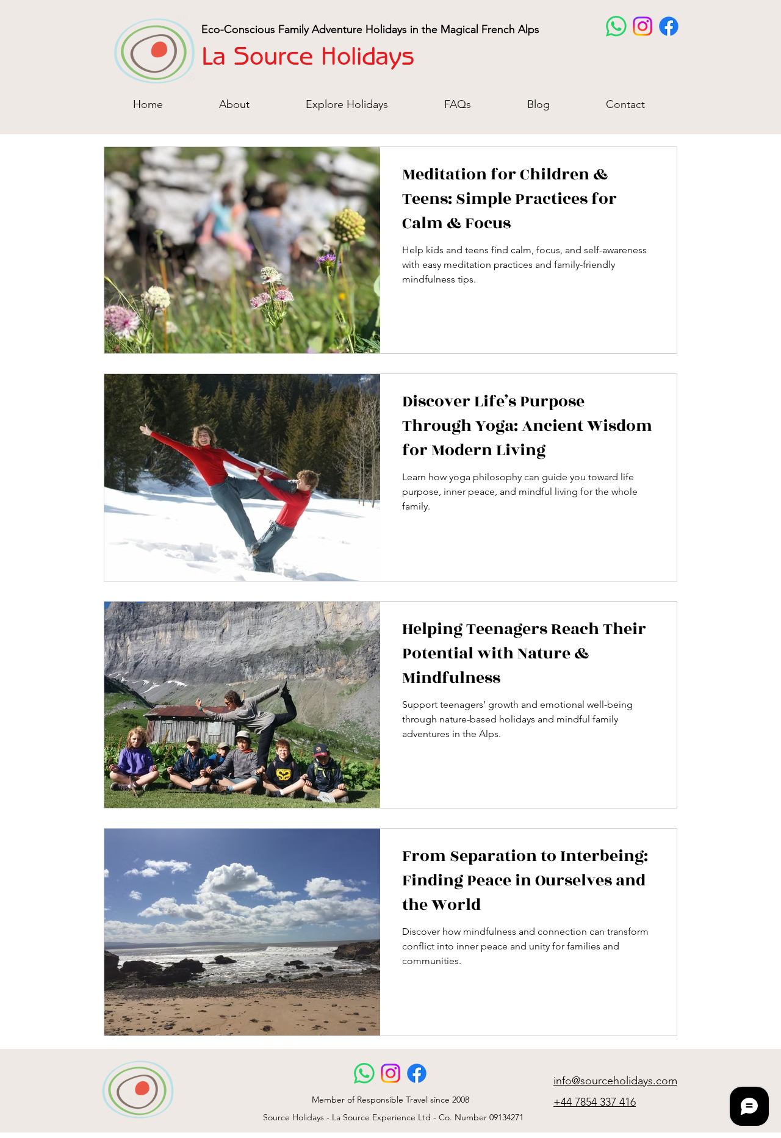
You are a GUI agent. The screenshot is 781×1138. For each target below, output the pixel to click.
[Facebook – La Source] (669, 26)
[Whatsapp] (616, 26)
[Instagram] (642, 26)
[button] (347, 104)
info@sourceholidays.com (615, 1080)
